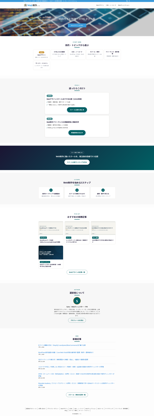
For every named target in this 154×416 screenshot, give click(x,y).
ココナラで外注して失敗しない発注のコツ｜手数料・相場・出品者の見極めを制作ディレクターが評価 (71, 367)
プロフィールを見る (77, 320)
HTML (71, 408)
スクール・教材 (73, 410)
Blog (66, 410)
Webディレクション (90, 408)
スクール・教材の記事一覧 (77, 395)
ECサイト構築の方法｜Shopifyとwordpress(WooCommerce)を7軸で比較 (62, 345)
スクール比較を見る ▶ (77, 110)
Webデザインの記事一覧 (77, 272)
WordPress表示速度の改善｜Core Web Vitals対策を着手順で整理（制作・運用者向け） (66, 352)
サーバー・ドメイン (84, 410)
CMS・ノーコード (79, 408)
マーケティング (109, 408)
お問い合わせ (41, 408)
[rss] (127, 1)
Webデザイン (64, 408)
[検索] (129, 1)
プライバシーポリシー (53, 408)
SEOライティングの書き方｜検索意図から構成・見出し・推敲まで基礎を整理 (63, 359)
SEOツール (100, 408)
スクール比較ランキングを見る (77, 162)
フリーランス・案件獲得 (121, 408)
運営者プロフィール (31, 408)
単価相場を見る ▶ (77, 133)
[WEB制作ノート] (32, 5)
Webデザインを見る (77, 25)
